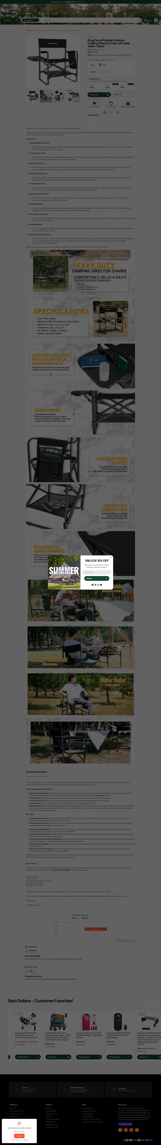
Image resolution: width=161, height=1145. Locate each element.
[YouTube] (101, 585)
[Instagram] (98, 585)
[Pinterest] (95, 585)
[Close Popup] (111, 557)
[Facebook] (93, 585)
